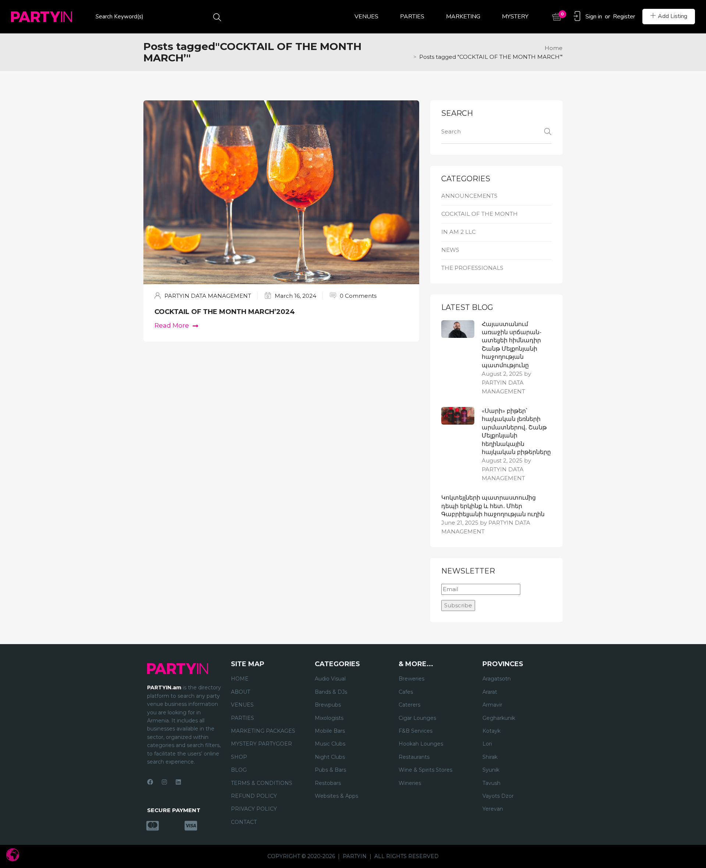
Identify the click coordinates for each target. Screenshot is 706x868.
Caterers (409, 704)
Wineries (410, 783)
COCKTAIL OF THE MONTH (479, 213)
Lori (487, 743)
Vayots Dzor (498, 796)
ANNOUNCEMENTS (469, 195)
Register (624, 16)
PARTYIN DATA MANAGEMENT (207, 295)
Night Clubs (330, 757)
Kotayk (491, 731)
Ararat (489, 692)
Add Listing (672, 16)
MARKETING (463, 16)
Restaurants (414, 757)
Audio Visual (330, 678)
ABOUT (240, 692)
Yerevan (492, 809)
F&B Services (415, 731)
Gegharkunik (498, 718)
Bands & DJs (331, 692)
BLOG (239, 770)
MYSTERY (515, 16)
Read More (171, 325)
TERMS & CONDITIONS (261, 783)
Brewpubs (328, 704)
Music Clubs (330, 743)
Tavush (491, 783)
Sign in (593, 16)
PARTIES (412, 16)
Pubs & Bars (330, 770)
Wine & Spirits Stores (425, 770)
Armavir (492, 704)
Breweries (411, 678)
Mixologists (329, 718)
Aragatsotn (496, 678)
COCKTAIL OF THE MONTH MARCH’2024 (224, 312)
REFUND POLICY (254, 796)
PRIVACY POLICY (254, 809)
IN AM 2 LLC (458, 231)
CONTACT (244, 822)
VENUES (366, 16)
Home (554, 47)
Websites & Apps (336, 796)
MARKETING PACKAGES (263, 731)
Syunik (490, 770)
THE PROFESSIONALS (472, 267)
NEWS (450, 249)
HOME (240, 678)
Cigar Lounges (417, 718)
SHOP (239, 757)
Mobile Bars (330, 731)
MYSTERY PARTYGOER (261, 743)
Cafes (406, 692)
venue (155, 704)
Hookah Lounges (421, 743)
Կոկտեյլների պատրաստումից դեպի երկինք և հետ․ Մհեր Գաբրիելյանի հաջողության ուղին (493, 506)
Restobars (328, 783)
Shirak (490, 757)
